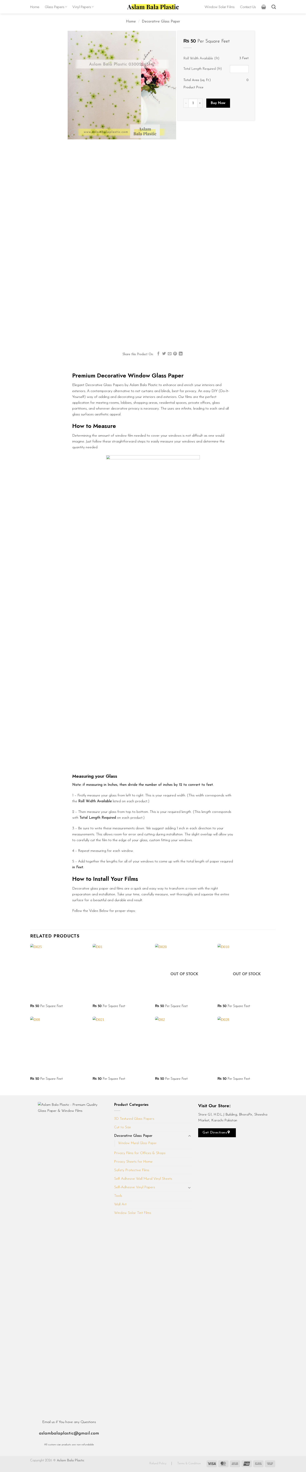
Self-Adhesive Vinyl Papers (134, 1187)
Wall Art (120, 1204)
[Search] (273, 6)
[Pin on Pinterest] (175, 354)
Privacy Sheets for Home (133, 1161)
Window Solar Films (220, 7)
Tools (118, 1196)
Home (34, 7)
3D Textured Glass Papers (134, 1119)
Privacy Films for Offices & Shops (139, 1153)
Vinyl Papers (81, 7)
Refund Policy (158, 1463)
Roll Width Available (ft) (201, 58)
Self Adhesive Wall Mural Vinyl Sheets (143, 1179)
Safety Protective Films (131, 1170)
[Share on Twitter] (164, 354)
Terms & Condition (189, 1463)
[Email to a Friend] (170, 354)
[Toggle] (189, 1136)
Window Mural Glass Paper (137, 1143)
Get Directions (215, 1132)
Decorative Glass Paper (161, 21)
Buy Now (218, 103)
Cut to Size (122, 1127)
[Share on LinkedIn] (181, 354)
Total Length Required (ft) (202, 69)
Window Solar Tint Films (132, 1213)
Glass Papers (54, 7)
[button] (263, 6)
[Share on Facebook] (158, 354)
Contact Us (248, 7)
